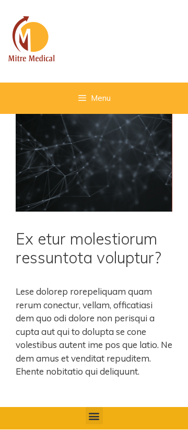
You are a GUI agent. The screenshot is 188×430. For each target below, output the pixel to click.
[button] (94, 415)
